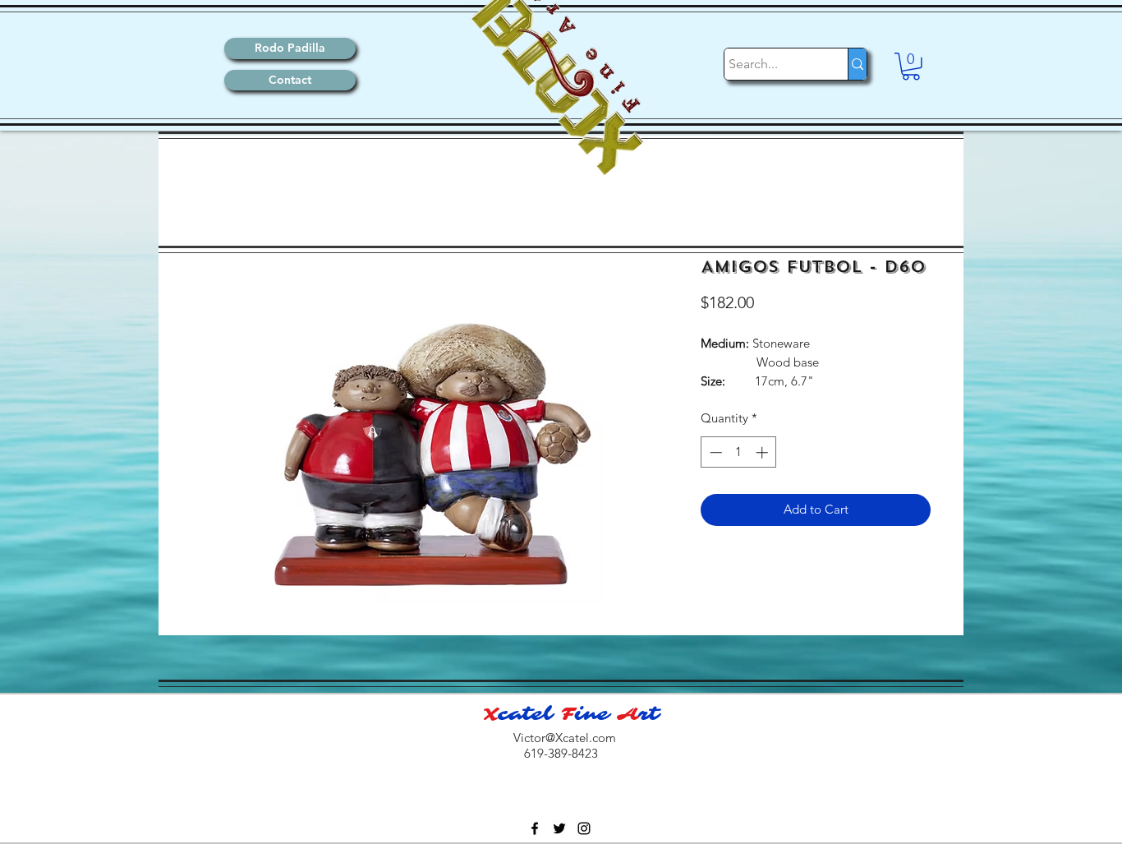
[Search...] (857, 64)
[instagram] (584, 828)
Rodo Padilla (290, 47)
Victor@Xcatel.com (564, 737)
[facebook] (535, 828)
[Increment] (763, 452)
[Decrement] (714, 452)
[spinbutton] (738, 452)
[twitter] (559, 828)
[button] (910, 67)
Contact (290, 79)
